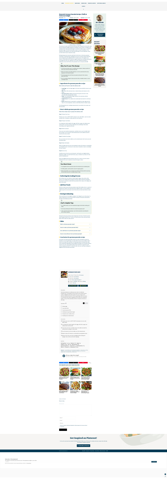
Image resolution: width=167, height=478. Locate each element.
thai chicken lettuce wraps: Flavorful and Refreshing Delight (85, 378)
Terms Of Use (97, 450)
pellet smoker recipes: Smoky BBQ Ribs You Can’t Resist (63, 391)
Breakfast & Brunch (69, 3)
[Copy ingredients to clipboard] (65, 303)
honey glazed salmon (71, 244)
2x (85, 303)
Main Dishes (77, 3)
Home (62, 3)
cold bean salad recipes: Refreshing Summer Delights (64, 378)
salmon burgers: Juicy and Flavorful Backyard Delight (75, 378)
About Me (83, 450)
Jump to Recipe (72, 44)
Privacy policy (92, 450)
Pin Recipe (83, 285)
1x (83, 303)
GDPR (107, 450)
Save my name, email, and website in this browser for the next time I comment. (73, 426)
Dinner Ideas (84, 3)
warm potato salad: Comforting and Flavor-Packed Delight (75, 391)
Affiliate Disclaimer (103, 450)
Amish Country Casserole (67, 52)
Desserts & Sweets (92, 3)
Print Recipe (79, 44)
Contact (83, 6)
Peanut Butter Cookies (82, 102)
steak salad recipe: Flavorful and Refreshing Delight (85, 391)
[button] (83, 9)
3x (87, 303)
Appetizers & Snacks (101, 3)
